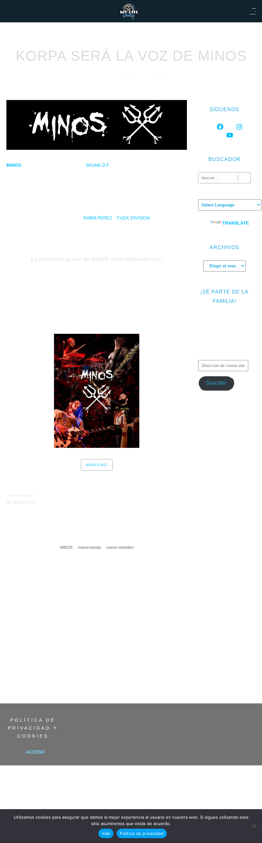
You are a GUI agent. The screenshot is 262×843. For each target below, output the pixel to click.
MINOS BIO (96, 465)
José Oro (131, 72)
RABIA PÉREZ (97, 217)
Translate (235, 223)
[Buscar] (244, 177)
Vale (106, 833)
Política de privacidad (142, 833)
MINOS (66, 547)
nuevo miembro (120, 547)
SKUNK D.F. (97, 165)
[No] (254, 826)
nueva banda (89, 547)
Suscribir (216, 383)
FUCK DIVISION (133, 217)
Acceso (35, 752)
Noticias (157, 72)
